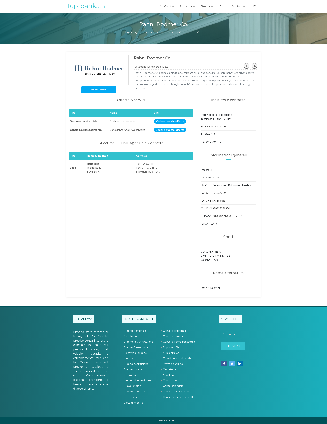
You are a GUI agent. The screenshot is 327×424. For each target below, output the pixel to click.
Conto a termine (173, 336)
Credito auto (131, 336)
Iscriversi (233, 346)
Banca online (132, 397)
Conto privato (171, 380)
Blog (222, 6)
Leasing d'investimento (138, 380)
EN (254, 65)
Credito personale (135, 330)
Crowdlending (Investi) (177, 358)
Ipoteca (129, 358)
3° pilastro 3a (171, 347)
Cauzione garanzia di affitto (180, 397)
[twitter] (232, 363)
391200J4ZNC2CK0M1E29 (227, 216)
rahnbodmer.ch (99, 89)
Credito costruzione (136, 363)
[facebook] (224, 363)
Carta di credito (133, 402)
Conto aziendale (173, 385)
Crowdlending (132, 385)
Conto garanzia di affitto (178, 391)
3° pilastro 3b (171, 352)
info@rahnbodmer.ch (213, 126)
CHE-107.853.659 (216, 193)
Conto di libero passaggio (179, 341)
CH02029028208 (219, 208)
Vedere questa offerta (170, 121)
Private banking (173, 363)
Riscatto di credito (135, 352)
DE (246, 65)
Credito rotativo (134, 369)
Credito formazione (136, 347)
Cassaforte (169, 369)
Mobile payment (173, 375)
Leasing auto (132, 375)
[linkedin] (240, 363)
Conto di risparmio (174, 330)
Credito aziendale (135, 391)
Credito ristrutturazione (138, 341)
